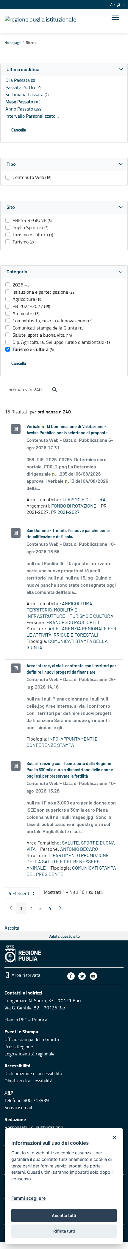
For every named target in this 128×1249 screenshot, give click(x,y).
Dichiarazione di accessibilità (33, 1073)
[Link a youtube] (93, 976)
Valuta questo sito (64, 936)
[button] (64, 69)
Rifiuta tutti (64, 1231)
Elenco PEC (15, 1019)
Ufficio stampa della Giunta (31, 1039)
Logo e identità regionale (29, 1053)
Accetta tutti (64, 1215)
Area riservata (26, 975)
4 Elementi (24, 894)
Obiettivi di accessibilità (28, 1080)
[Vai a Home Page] (40, 18)
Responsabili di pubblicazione (33, 1127)
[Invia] (54, 389)
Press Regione (18, 1046)
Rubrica (39, 1019)
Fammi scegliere (28, 1198)
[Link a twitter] (82, 976)
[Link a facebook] (71, 976)
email (26, 1107)
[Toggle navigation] (115, 17)
